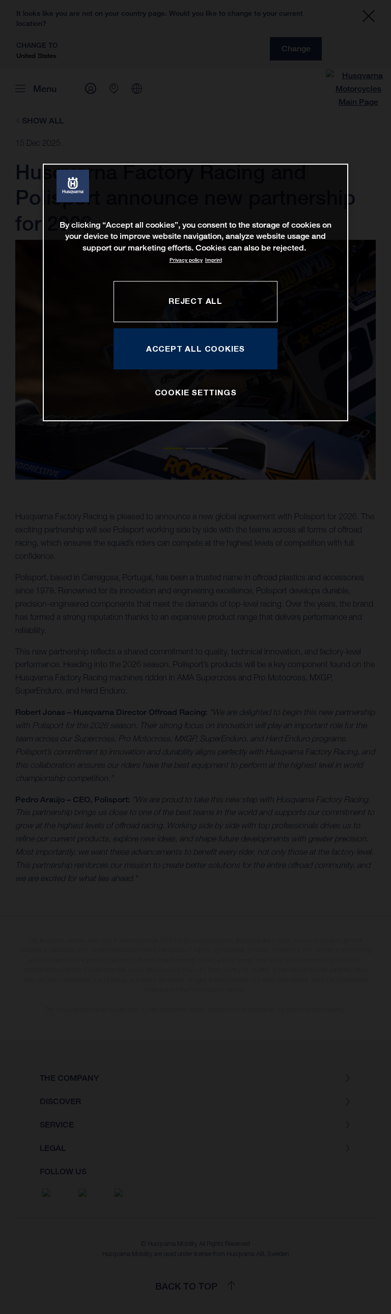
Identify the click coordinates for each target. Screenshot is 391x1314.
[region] (195, 292)
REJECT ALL (195, 300)
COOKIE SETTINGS (196, 392)
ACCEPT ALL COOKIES (195, 348)
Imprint (213, 260)
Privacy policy (186, 260)
